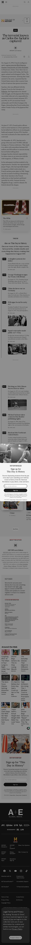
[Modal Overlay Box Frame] (15, 472)
